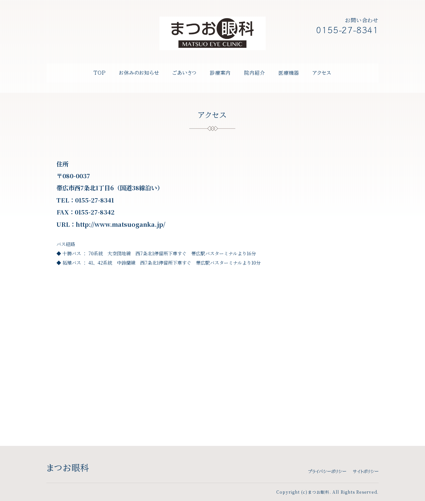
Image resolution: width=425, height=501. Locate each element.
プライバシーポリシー (327, 471)
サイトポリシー (366, 471)
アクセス (321, 72)
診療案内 (220, 72)
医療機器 (288, 72)
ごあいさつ (184, 72)
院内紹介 (254, 72)
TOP (100, 72)
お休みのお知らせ (139, 72)
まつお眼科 (68, 467)
